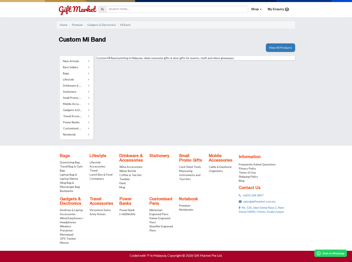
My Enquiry (278, 9)
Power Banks (125, 201)
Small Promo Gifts (190, 158)
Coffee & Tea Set (130, 175)
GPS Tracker (68, 238)
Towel (94, 170)
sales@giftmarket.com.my (259, 201)
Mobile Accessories (220, 158)
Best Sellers (70, 67)
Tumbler (124, 179)
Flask (122, 183)
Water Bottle (127, 171)
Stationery (159, 156)
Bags (65, 156)
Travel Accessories (101, 201)
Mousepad (66, 234)
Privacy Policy (247, 168)
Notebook (188, 199)
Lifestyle (98, 156)
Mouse (64, 242)
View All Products (280, 47)
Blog (241, 180)
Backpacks (66, 191)
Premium (77, 24)
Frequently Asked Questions (257, 164)
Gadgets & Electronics (101, 24)
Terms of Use (247, 172)
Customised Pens (160, 201)
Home (63, 24)
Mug (122, 187)
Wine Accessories (130, 166)
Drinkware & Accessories (131, 158)
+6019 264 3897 (252, 195)
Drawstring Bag (70, 162)
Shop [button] (255, 9)
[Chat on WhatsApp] (330, 253)
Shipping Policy (248, 176)
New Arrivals (71, 61)
